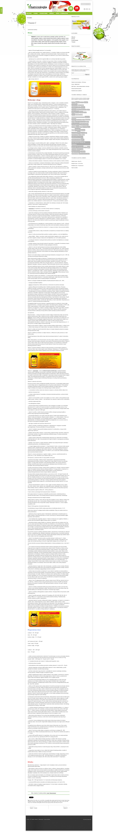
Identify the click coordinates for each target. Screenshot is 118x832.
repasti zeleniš (53, 801)
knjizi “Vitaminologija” (51, 793)
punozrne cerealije (80, 149)
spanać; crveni (61, 801)
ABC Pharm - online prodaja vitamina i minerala (80, 86)
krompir (63, 800)
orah (77, 127)
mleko (77, 129)
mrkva (83, 119)
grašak (77, 102)
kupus (68, 800)
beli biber (31, 800)
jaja (88, 147)
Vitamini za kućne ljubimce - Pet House (78, 82)
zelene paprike (39, 802)
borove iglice (35, 800)
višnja (29, 802)
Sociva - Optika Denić (75, 84)
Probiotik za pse (74, 165)
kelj (57, 800)
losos (87, 121)
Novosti (73, 38)
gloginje (53, 800)
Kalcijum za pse (74, 163)
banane (83, 129)
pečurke (85, 126)
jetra (82, 140)
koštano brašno (76, 107)
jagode (56, 800)
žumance (75, 124)
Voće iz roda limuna (33, 802)
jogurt (73, 121)
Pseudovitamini (74, 40)
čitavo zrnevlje (79, 119)
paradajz (39, 801)
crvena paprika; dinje (48, 800)
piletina (83, 134)
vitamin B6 (55, 272)
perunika (45, 801)
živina (85, 147)
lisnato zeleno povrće (80, 121)
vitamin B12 (35, 370)
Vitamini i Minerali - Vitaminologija (37, 819)
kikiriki (74, 119)
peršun (42, 801)
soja (88, 127)
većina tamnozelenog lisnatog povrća (78, 117)
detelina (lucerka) (76, 139)
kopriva (60, 800)
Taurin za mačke (74, 167)
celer (81, 126)
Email (72, 72)
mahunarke (84, 124)
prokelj (48, 801)
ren (50, 801)
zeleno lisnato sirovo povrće (57, 802)
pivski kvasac (77, 147)
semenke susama (75, 134)
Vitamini (29, 17)
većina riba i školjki (75, 153)
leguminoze (76, 151)
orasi (81, 112)
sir (86, 132)
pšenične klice (77, 137)
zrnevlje (80, 134)
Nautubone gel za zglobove (76, 90)
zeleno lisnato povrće (81, 109)
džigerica (75, 112)
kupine (66, 800)
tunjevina (74, 109)
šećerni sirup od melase (84, 153)
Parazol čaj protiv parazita (76, 88)
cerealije (73, 126)
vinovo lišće (66, 801)
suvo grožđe (74, 149)
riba (78, 133)
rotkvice (57, 801)
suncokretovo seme (79, 114)
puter (88, 109)
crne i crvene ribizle (41, 800)
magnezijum (31, 208)
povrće (73, 102)
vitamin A (30, 317)
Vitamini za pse (74, 161)
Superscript (89, 819)
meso (73, 114)
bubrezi (74, 105)
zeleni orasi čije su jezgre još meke (47, 802)
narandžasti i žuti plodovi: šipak (33, 801)
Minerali (73, 37)
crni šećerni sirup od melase (78, 143)
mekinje (83, 151)
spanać (87, 117)
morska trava (87, 119)
